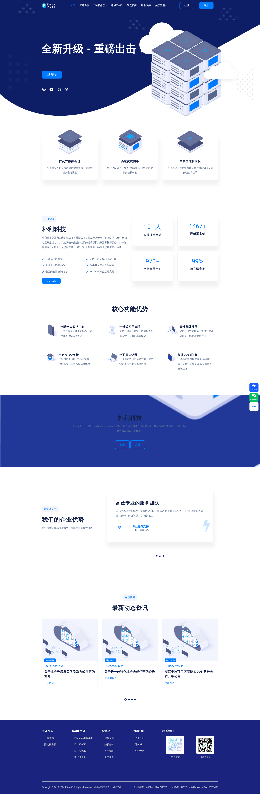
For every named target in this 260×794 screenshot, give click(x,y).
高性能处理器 (189, 326)
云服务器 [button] (84, 5)
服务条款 (109, 738)
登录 (186, 5)
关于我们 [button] (160, 5)
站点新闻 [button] (132, 5)
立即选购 (51, 74)
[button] (157, 556)
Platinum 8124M (83, 738)
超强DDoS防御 (187, 354)
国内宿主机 (50, 744)
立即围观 (49, 678)
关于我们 (109, 750)
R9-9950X (79, 757)
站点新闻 (50, 660)
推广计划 (139, 750)
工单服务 (109, 757)
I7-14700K (80, 750)
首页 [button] (72, 5)
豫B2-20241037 (179, 787)
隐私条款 (109, 744)
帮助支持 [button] (146, 5)
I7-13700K (80, 744)
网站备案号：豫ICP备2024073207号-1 (151, 787)
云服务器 (49, 738)
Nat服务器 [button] (99, 5)
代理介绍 (139, 738)
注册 (206, 5)
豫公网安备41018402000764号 (203, 787)
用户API (139, 744)
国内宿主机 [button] (116, 5)
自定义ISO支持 (69, 354)
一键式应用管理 (130, 326)
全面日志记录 (128, 354)
